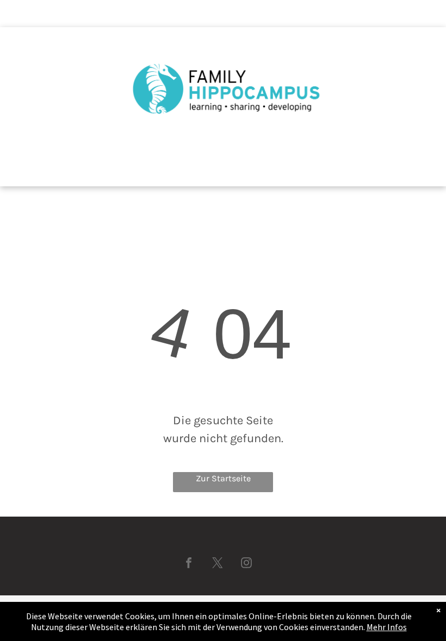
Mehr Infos (387, 626)
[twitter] (217, 564)
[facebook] (189, 564)
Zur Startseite (223, 478)
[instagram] (246, 564)
